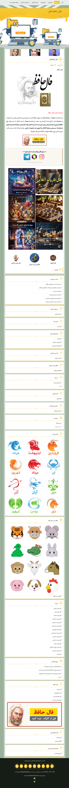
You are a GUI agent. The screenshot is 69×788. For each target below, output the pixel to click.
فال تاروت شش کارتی (56, 633)
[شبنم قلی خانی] (15, 53)
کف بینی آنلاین (58, 358)
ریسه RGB (58, 423)
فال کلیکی (59, 398)
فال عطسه (59, 737)
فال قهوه (59, 338)
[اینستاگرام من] (39, 766)
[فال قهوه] (49, 209)
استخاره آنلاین (35, 2)
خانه (62, 2)
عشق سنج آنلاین (57, 411)
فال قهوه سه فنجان (57, 342)
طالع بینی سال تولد (57, 596)
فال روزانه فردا (57, 753)
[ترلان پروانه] (34, 53)
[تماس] (34, 766)
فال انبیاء (59, 326)
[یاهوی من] (52, 766)
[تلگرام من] (47, 766)
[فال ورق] (21, 236)
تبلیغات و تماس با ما (14, 2)
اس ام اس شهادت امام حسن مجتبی (53, 302)
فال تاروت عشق (57, 643)
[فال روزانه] (21, 182)
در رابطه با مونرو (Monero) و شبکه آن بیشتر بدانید (50, 670)
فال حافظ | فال (54, 11)
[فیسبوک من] (43, 766)
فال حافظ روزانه (57, 693)
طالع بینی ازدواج (57, 370)
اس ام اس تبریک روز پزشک (55, 295)
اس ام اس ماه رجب (57, 291)
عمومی (53, 270)
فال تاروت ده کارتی (57, 640)
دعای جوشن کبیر (57, 382)
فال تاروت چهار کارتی (56, 626)
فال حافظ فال (53, 59)
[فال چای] (49, 236)
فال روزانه (43, 2)
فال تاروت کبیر (57, 612)
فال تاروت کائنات (57, 615)
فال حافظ (57, 2)
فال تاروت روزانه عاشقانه (55, 647)
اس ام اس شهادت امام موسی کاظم (53, 284)
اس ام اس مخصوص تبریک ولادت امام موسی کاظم (50, 287)
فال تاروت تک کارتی (56, 619)
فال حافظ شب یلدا (57, 696)
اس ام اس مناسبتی (25, 2)
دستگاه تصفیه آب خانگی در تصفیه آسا (52, 666)
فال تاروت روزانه (57, 608)
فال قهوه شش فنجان (56, 346)
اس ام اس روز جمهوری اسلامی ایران (53, 298)
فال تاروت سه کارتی (56, 622)
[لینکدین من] (17, 766)
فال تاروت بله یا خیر (56, 650)
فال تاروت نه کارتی (57, 636)
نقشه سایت (26, 775)
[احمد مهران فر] (54, 53)
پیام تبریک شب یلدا (57, 700)
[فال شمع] (21, 209)
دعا (60, 386)
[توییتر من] (30, 766)
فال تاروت (50, 2)
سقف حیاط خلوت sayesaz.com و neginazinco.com (50, 673)
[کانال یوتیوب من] (21, 766)
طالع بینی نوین (58, 741)
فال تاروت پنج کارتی (56, 629)
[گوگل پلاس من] (25, 766)
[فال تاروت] (49, 182)
